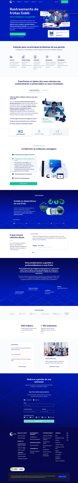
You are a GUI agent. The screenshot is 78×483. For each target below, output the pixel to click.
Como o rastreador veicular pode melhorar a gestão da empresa (21, 348)
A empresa (57, 442)
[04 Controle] (51, 223)
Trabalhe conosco (59, 444)
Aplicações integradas (35, 439)
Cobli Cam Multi (21, 450)
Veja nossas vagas (54, 366)
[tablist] (39, 90)
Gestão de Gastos (47, 452)
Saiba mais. (43, 477)
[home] (12, 2)
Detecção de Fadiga (47, 436)
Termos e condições (60, 461)
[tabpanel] (39, 113)
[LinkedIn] (67, 433)
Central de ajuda (21, 438)
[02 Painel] (26, 223)
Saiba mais (59, 35)
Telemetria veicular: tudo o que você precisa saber (21, 359)
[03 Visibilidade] (39, 223)
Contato (57, 440)
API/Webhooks (33, 437)
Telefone (44, 409)
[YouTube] (67, 440)
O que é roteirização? (16, 354)
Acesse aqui (21, 36)
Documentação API (34, 445)
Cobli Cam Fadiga (21, 448)
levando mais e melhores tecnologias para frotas (40, 278)
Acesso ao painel (21, 436)
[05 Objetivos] (63, 223)
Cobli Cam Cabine (21, 445)
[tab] (34, 90)
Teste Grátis (64, 1)
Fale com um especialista (17, 34)
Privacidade (58, 454)
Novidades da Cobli (59, 438)
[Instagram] (67, 438)
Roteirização (46, 449)
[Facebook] (67, 435)
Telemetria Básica (22, 456)
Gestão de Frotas (22, 454)
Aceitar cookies (62, 476)
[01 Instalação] (14, 223)
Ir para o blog (21, 366)
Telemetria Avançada (22, 458)
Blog (56, 436)
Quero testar (23, 183)
